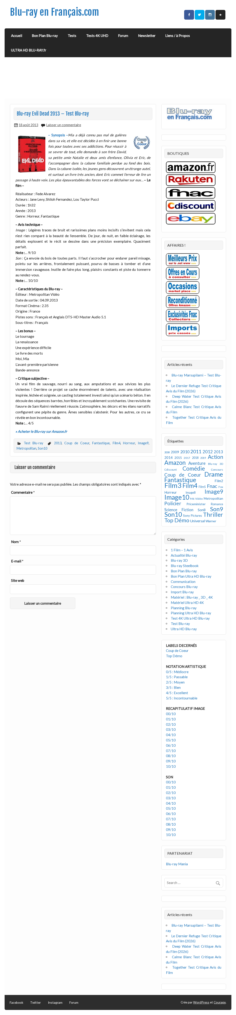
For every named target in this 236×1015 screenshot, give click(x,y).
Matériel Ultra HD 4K (187, 602)
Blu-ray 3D (215, 464)
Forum (123, 35)
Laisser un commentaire (63, 125)
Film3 (172, 485)
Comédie (194, 468)
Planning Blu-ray (184, 608)
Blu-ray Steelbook (185, 566)
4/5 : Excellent (177, 693)
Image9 (143, 443)
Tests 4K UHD (97, 35)
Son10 (42, 448)
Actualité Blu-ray (184, 555)
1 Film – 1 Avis (182, 550)
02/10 (171, 724)
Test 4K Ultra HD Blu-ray (190, 618)
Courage (220, 1002)
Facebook (16, 1002)
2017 (187, 457)
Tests (72, 35)
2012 (208, 451)
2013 (58, 443)
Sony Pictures (192, 515)
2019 (203, 457)
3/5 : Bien (173, 687)
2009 (175, 452)
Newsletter (147, 35)
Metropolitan (26, 448)
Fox (220, 487)
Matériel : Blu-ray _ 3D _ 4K (192, 597)
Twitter (35, 1002)
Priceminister (196, 504)
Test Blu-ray (33, 443)
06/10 (171, 745)
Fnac (212, 486)
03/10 (171, 729)
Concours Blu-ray (184, 587)
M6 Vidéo (196, 498)
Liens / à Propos (177, 35)
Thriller (213, 514)
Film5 (202, 487)
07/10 (171, 751)
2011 (195, 451)
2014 (168, 457)
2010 (184, 451)
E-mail (17, 561)
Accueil (16, 35)
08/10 (171, 756)
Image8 (190, 492)
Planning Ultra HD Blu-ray (191, 613)
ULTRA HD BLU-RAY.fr (28, 50)
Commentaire (23, 492)
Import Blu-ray (182, 592)
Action (215, 457)
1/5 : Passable (177, 677)
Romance (217, 504)
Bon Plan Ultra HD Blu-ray (191, 576)
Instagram (55, 1002)
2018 (195, 458)
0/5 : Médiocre (177, 672)
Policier (172, 503)
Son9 (216, 508)
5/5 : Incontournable (181, 698)
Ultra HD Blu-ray (184, 629)
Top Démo (176, 520)
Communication (183, 581)
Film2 (219, 481)
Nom (16, 542)
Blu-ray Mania (177, 864)
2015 (178, 458)
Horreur (129, 443)
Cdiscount (170, 469)
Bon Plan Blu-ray (45, 35)
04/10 (171, 735)
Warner (211, 521)
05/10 (171, 740)
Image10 (176, 497)
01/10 (171, 719)
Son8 (202, 510)
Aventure (197, 463)
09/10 (171, 761)
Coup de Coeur (76, 443)
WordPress (201, 1002)
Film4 (116, 443)
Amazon (175, 462)
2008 (167, 452)
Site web (17, 580)
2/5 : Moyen (175, 682)
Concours (217, 469)
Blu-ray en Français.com (54, 12)
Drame (213, 474)
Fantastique (101, 443)
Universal (197, 521)
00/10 (171, 714)
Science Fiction (178, 509)
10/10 (171, 766)
